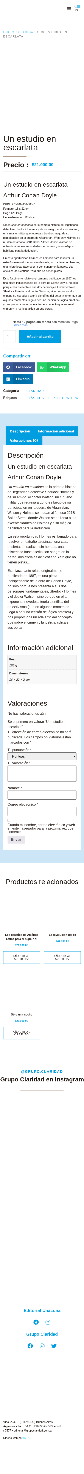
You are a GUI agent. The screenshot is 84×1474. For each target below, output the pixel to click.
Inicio (8, 32)
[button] (69, 8)
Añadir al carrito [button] (21, 957)
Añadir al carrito (40, 336)
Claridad (27, 32)
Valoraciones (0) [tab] (24, 440)
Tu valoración (19, 763)
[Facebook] (36, 1322)
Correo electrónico (23, 804)
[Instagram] (48, 1322)
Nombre (15, 788)
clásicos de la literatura (52, 398)
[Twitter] (53, 1346)
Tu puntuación (19, 750)
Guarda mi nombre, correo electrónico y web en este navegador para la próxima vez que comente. (41, 828)
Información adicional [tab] (56, 431)
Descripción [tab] (20, 431)
